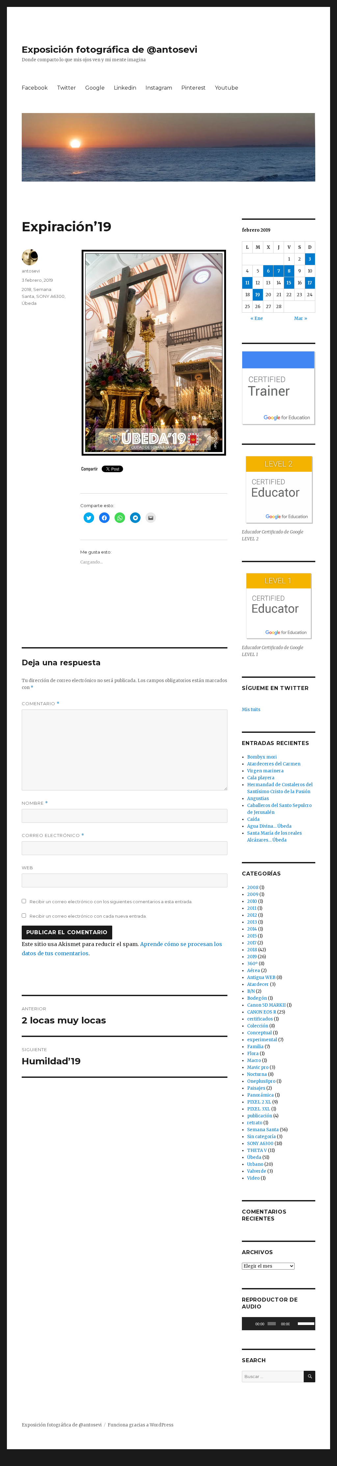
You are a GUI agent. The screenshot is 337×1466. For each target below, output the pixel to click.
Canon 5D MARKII (266, 1005)
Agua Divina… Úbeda (269, 826)
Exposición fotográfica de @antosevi (109, 49)
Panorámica (260, 1095)
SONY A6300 (50, 296)
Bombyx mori (262, 757)
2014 (252, 929)
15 (289, 283)
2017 (251, 943)
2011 (251, 908)
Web (27, 867)
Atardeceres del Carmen (273, 764)
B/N (251, 991)
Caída (253, 819)
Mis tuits (251, 709)
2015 (252, 936)
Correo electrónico (53, 835)
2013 (252, 922)
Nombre (35, 803)
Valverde (256, 1171)
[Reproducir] (250, 1323)
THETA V (257, 1150)
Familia (255, 1046)
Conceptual (259, 1033)
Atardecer (258, 984)
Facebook (35, 88)
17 (310, 283)
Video (253, 1178)
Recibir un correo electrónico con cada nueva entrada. (88, 916)
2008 (252, 887)
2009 (252, 894)
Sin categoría (261, 1136)
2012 (252, 915)
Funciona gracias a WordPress (140, 1425)
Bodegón (257, 998)
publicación (259, 1116)
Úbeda (29, 303)
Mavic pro (258, 1067)
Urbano (255, 1164)
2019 (252, 957)
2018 (26, 289)
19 (257, 295)
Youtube (226, 88)
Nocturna (257, 1074)
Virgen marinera (265, 771)
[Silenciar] (295, 1323)
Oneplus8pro (261, 1081)
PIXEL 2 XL (259, 1102)
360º (252, 963)
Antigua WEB (261, 977)
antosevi (31, 270)
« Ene (256, 318)
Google (95, 88)
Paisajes (256, 1088)
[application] (278, 1323)
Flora (253, 1053)
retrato (254, 1123)
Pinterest (193, 88)
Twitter (66, 88)
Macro (254, 1060)
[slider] (305, 1323)
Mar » (300, 318)
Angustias (258, 798)
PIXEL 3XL (258, 1109)
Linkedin (125, 88)
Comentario (41, 703)
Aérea (253, 970)
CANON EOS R (261, 1012)
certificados (260, 1019)
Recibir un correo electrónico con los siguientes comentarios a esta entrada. (111, 901)
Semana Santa (263, 1130)
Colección (257, 1026)
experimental (262, 1040)
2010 (252, 901)
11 (247, 283)
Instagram (158, 88)
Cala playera (260, 778)
